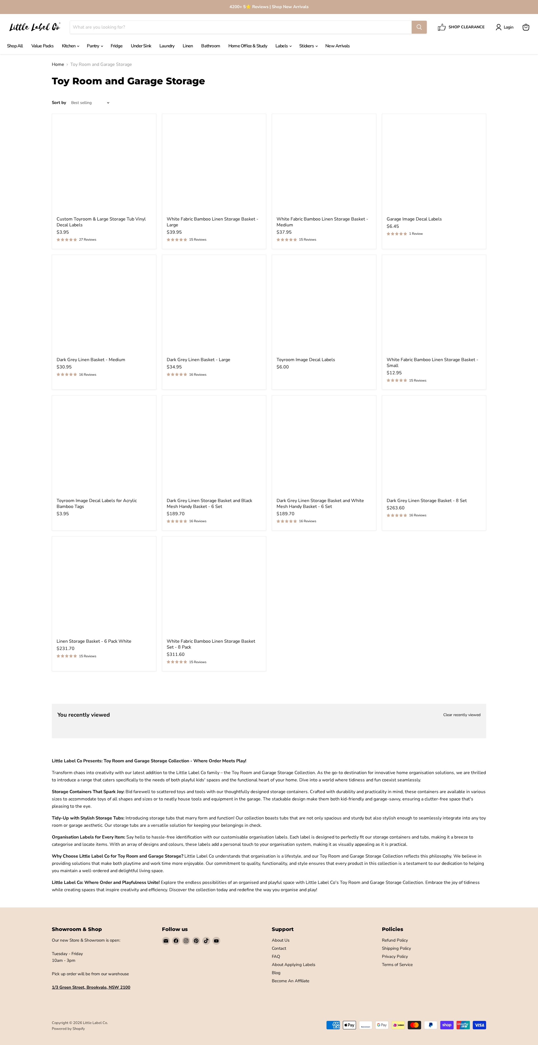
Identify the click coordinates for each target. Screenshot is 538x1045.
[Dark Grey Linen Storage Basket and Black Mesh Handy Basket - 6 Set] (214, 447)
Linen (188, 46)
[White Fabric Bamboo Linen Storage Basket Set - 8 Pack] (214, 588)
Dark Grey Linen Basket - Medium (91, 360)
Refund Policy (395, 940)
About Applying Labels (293, 964)
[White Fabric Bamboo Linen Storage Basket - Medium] (324, 166)
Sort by (59, 102)
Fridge (116, 46)
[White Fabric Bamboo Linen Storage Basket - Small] (434, 306)
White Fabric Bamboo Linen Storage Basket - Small (432, 363)
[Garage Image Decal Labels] (434, 166)
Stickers (307, 46)
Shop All (15, 46)
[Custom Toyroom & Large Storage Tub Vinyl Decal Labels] (104, 166)
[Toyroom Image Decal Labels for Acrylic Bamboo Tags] (104, 447)
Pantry (93, 46)
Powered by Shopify (68, 1028)
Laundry (166, 46)
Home (58, 64)
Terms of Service (397, 964)
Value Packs (42, 46)
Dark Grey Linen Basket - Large (198, 360)
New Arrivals (337, 46)
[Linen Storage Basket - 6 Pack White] (104, 588)
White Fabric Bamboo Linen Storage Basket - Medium (322, 222)
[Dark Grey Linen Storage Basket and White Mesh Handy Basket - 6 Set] (324, 447)
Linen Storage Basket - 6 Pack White (94, 641)
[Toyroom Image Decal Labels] (324, 306)
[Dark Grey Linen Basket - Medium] (104, 306)
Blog (276, 973)
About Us (280, 940)
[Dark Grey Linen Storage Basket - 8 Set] (434, 447)
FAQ (276, 956)
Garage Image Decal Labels (414, 219)
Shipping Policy (396, 948)
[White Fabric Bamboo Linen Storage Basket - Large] (214, 166)
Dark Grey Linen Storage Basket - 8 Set (427, 501)
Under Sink (141, 46)
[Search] (419, 27)
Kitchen (69, 46)
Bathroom (210, 46)
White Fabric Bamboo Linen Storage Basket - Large (212, 222)
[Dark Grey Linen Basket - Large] (214, 306)
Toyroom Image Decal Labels (306, 360)
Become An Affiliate (290, 981)
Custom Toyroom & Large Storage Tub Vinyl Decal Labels (101, 222)
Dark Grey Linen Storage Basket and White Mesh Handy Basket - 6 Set (320, 504)
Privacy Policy (395, 956)
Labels (282, 46)
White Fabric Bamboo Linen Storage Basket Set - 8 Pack (211, 644)
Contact (279, 948)
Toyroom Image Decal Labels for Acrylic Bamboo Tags (97, 504)
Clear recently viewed (462, 715)
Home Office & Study (247, 46)
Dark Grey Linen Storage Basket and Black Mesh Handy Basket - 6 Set (209, 504)
